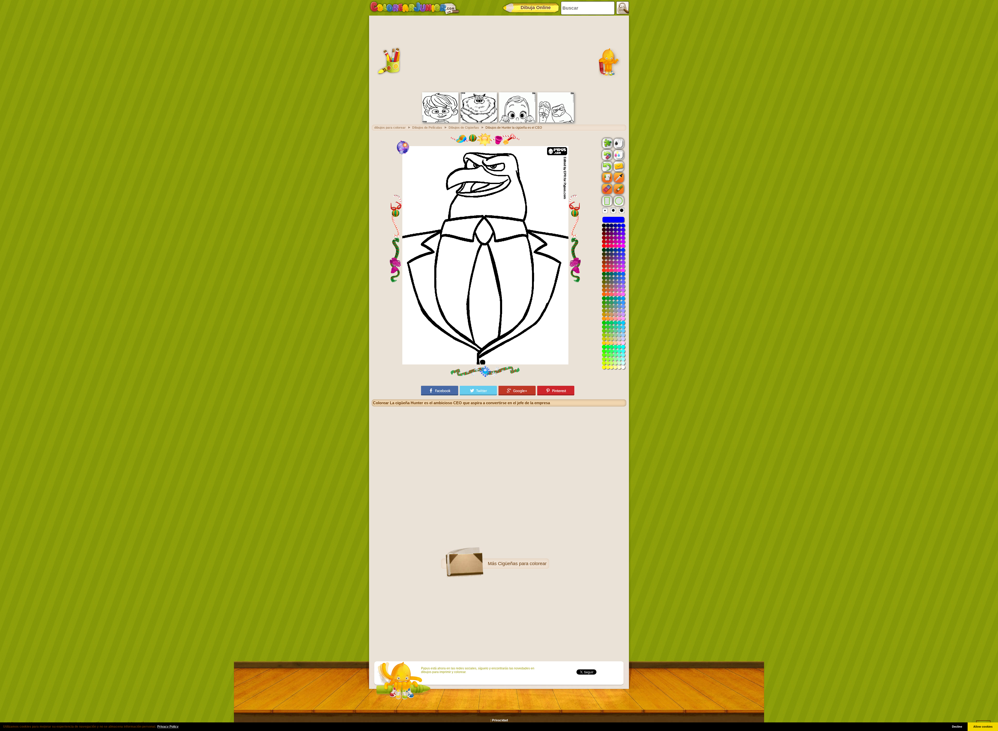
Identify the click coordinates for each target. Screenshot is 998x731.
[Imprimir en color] (618, 155)
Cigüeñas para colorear (522, 563)
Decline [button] (957, 726)
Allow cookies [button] (983, 726)
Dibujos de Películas (427, 127)
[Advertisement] (499, 53)
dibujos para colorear (390, 127)
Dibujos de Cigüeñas (464, 127)
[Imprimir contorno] (618, 143)
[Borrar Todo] (606, 155)
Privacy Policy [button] (168, 726)
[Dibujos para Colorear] (414, 8)
